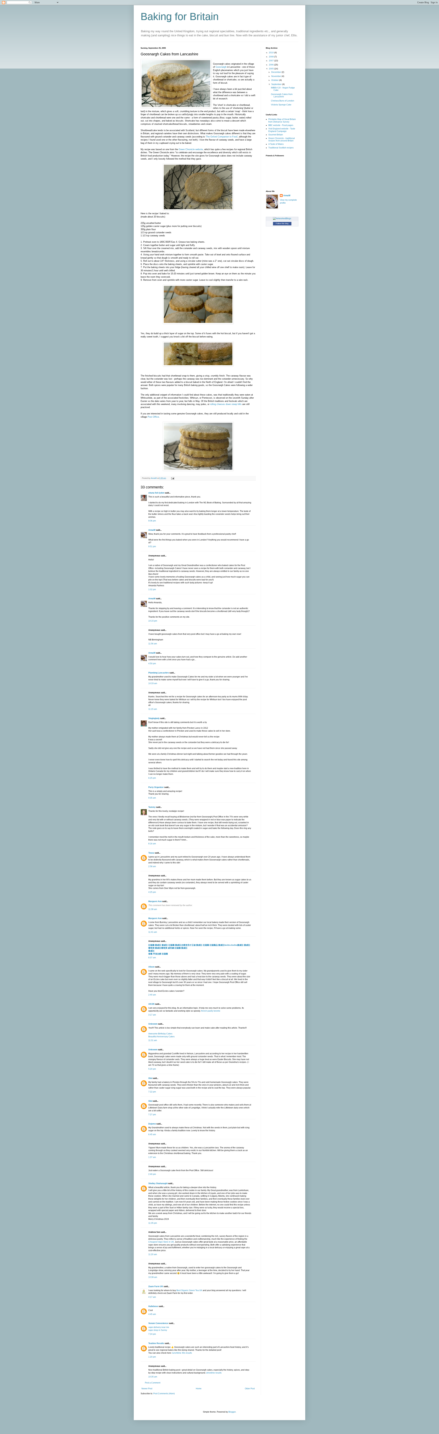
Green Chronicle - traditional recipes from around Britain (281, 139)
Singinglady (154, 718)
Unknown (152, 1024)
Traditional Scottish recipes (281, 148)
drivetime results (214, 1373)
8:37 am (152, 957)
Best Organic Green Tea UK (189, 1290)
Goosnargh (221, 67)
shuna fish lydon (156, 493)
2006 (271, 65)
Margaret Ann (155, 901)
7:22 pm (152, 1092)
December (276, 72)
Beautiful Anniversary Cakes (161, 1036)
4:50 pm (152, 663)
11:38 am (152, 909)
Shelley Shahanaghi (158, 1183)
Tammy (152, 807)
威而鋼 (171, 948)
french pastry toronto (211, 1011)
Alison (151, 967)
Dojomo (152, 1124)
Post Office (153, 417)
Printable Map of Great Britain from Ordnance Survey (282, 120)
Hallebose (153, 1306)
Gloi (150, 1078)
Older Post (250, 1388)
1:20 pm (152, 1357)
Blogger (232, 1412)
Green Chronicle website (191, 149)
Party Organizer (156, 787)
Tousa (151, 853)
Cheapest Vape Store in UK (161, 1242)
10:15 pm (152, 621)
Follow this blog (282, 223)
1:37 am (152, 1157)
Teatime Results (156, 1343)
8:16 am (152, 843)
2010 (271, 52)
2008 (271, 57)
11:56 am (152, 643)
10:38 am (152, 1277)
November (276, 76)
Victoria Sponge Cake (281, 105)
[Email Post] (172, 478)
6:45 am (152, 1134)
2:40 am (152, 995)
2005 (271, 69)
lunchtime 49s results (182, 1353)
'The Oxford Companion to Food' (222, 136)
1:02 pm (152, 589)
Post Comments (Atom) (164, 1393)
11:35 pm (152, 1223)
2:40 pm (152, 1174)
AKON (151, 1004)
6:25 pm (152, 778)
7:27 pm (152, 1114)
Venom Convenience (158, 1323)
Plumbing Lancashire (158, 673)
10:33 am (152, 683)
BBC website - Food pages (280, 125)
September (276, 84)
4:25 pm (152, 892)
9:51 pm (152, 546)
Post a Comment (152, 1383)
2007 (271, 60)
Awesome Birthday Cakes (160, 1033)
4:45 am (152, 1314)
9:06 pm (152, 521)
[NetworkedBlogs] (282, 218)
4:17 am (152, 1297)
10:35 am (152, 1377)
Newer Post (146, 1388)
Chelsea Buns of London (282, 101)
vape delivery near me (158, 1327)
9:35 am (152, 798)
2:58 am (152, 866)
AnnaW (151, 530)
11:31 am (152, 1040)
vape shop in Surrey (157, 1330)
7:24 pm (152, 1334)
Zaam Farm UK (155, 1286)
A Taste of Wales (276, 144)
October (275, 80)
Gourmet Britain (275, 134)
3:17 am (152, 1015)
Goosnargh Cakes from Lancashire (282, 95)
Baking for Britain (180, 16)
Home (198, 1388)
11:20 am (152, 1254)
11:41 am (152, 932)
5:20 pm (152, 1069)
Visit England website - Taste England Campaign (281, 129)
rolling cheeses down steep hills (226, 404)
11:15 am (152, 709)
